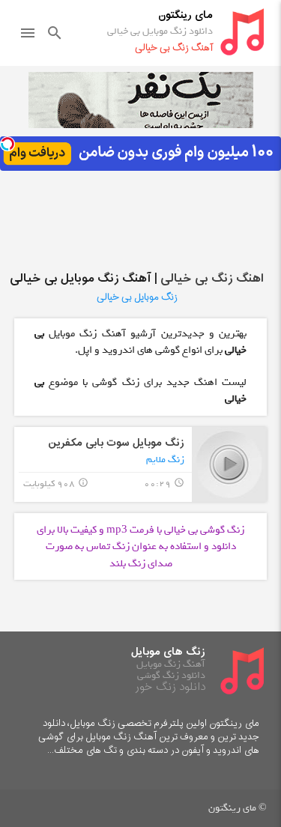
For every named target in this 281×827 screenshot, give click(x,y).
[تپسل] (7, 143)
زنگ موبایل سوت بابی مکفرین (116, 443)
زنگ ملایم (165, 459)
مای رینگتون (185, 15)
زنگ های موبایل (168, 652)
